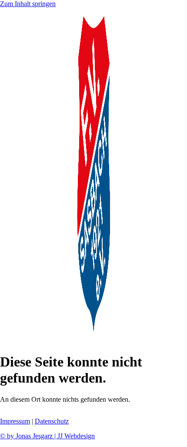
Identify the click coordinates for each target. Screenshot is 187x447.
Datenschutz (52, 421)
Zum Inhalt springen (28, 3)
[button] (93, 341)
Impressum (15, 421)
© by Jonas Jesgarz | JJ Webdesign (47, 436)
